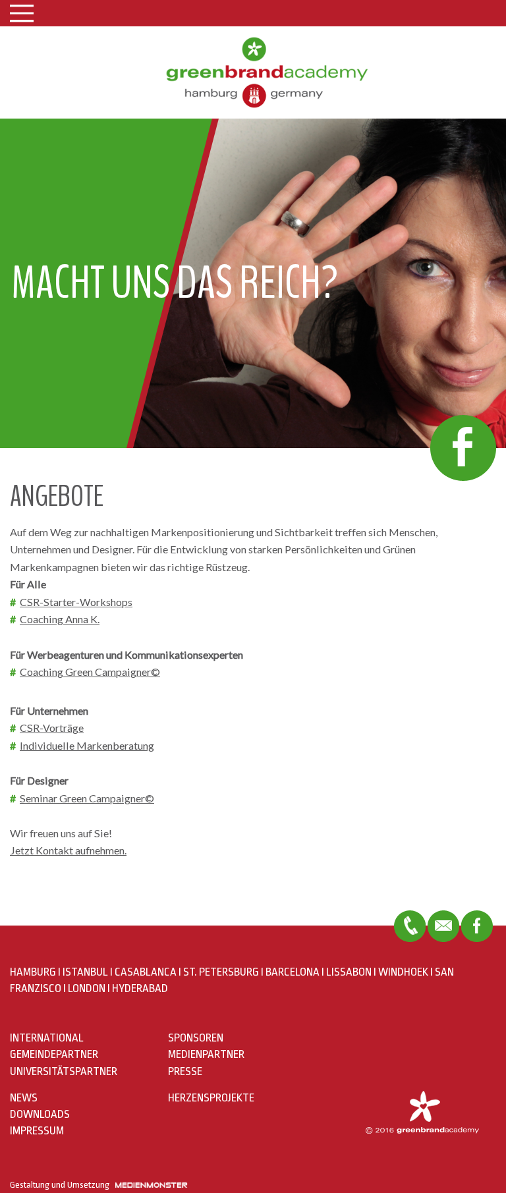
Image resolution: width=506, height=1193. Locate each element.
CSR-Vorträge (52, 727)
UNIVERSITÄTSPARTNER (63, 1071)
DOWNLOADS (40, 1114)
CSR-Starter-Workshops (76, 602)
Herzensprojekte (211, 1098)
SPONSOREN (195, 1038)
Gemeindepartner (54, 1054)
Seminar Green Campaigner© (87, 798)
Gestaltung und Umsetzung (62, 1185)
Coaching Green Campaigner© (90, 671)
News (24, 1098)
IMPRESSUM (37, 1130)
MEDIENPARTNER (206, 1054)
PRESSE (185, 1071)
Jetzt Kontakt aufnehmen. (68, 850)
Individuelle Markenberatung (87, 745)
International (47, 1038)
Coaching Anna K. (59, 619)
